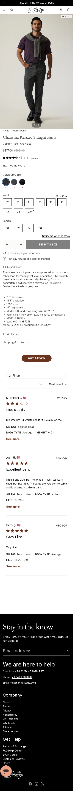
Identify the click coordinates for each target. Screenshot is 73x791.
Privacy (7, 710)
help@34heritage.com (23, 682)
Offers (6, 762)
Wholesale (9, 723)
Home (6, 130)
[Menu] (4, 10)
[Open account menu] (61, 10)
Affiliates (8, 727)
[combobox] (53, 384)
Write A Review (36, 358)
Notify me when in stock (56, 235)
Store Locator (11, 731)
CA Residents (10, 718)
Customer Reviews (14, 758)
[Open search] (12, 10)
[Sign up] (66, 650)
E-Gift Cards (10, 754)
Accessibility (10, 714)
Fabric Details (11, 334)
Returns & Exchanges (15, 746)
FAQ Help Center (13, 750)
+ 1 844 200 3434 (22, 677)
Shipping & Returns (15, 342)
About (6, 702)
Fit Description (12, 267)
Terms (6, 706)
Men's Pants (20, 130)
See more (13, 439)
